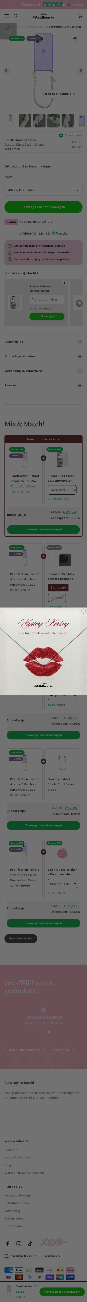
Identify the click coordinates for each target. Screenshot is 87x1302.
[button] (43, 651)
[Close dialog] (83, 611)
